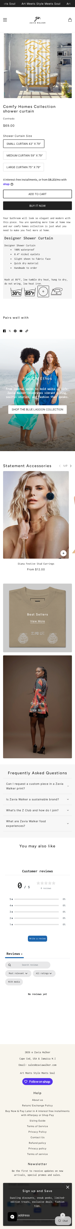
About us (37, 1099)
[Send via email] (21, 330)
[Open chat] (12, 1216)
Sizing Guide (38, 1120)
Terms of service (37, 1154)
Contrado (9, 118)
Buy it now (37, 205)
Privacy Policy (37, 1131)
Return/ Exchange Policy (37, 1105)
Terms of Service (37, 1126)
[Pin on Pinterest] (15, 330)
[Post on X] (9, 330)
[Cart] (70, 20)
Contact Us (38, 1137)
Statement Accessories (27, 465)
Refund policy (37, 1142)
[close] (68, 1187)
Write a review (37, 938)
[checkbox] (14, 981)
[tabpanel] (37, 998)
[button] (27, 330)
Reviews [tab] (14, 954)
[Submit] (62, 1215)
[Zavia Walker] (37, 19)
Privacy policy (37, 1148)
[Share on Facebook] (4, 330)
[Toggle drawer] (5, 19)
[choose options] (63, 553)
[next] (70, 466)
